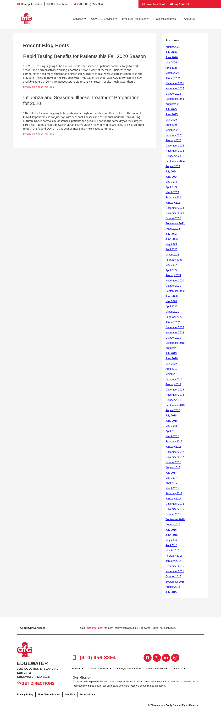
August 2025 (173, 104)
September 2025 (175, 99)
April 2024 (171, 187)
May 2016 (171, 540)
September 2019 (175, 342)
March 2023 (172, 254)
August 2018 (173, 410)
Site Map (70, 694)
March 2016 (172, 550)
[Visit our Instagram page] (175, 658)
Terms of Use (87, 694)
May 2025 (171, 119)
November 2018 (175, 394)
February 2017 (174, 493)
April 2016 (171, 545)
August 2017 (173, 467)
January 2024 (173, 202)
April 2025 (171, 124)
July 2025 (171, 109)
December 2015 (175, 566)
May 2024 (171, 182)
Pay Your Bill (181, 4)
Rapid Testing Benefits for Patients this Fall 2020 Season (84, 56)
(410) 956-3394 (94, 628)
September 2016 (175, 519)
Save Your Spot (155, 4)
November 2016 (175, 509)
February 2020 (174, 317)
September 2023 (175, 223)
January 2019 (173, 384)
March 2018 (172, 436)
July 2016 (171, 529)
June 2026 (172, 57)
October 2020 (173, 285)
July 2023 (171, 233)
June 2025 (172, 114)
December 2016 (175, 503)
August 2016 (173, 524)
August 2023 (173, 228)
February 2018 (174, 441)
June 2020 (172, 296)
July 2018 (171, 415)
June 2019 (172, 358)
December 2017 (175, 452)
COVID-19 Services (102, 19)
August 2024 (173, 166)
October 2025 (173, 93)
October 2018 (173, 400)
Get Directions (59, 4)
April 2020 (171, 306)
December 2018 (175, 389)
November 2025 (175, 88)
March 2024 (172, 192)
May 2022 (171, 265)
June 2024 (172, 176)
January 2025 (173, 140)
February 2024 (174, 197)
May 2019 (171, 363)
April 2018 (171, 431)
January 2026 (173, 78)
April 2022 (171, 270)
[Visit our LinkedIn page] (166, 658)
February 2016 (174, 555)
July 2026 (171, 52)
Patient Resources (165, 19)
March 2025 (172, 130)
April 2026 (171, 67)
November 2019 (175, 332)
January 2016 (173, 561)
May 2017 (171, 477)
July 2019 (171, 353)
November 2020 (175, 280)
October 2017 (173, 462)
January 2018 (173, 446)
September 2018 (175, 405)
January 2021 (173, 275)
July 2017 (171, 472)
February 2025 (174, 135)
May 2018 (171, 426)
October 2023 (173, 218)
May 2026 (171, 62)
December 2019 (175, 327)
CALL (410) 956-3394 (90, 4)
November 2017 (175, 457)
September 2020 (175, 291)
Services (78, 19)
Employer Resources (134, 19)
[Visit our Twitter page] (157, 658)
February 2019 (174, 379)
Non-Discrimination (49, 694)
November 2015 (175, 571)
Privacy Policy (25, 694)
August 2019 (173, 348)
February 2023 (174, 259)
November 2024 (175, 150)
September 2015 (175, 581)
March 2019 (172, 374)
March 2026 (172, 73)
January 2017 (173, 498)
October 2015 (173, 576)
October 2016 (173, 514)
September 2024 (175, 161)
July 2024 (171, 171)
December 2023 (175, 208)
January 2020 (173, 322)
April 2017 (171, 483)
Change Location (31, 4)
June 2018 (172, 420)
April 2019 (171, 368)
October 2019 (173, 337)
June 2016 (172, 535)
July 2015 (171, 592)
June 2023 (172, 239)
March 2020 (172, 311)
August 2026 (173, 47)
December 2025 (175, 83)
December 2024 (175, 145)
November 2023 (175, 213)
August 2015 (173, 586)
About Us (189, 19)
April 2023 (171, 249)
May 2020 (171, 301)
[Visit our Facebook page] (148, 658)
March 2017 (172, 488)
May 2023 (171, 244)
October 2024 (173, 156)
